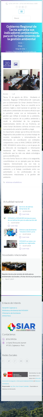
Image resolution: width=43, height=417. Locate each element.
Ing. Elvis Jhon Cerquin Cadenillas (20, 386)
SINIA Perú (6, 316)
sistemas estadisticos (14, 182)
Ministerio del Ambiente (11, 313)
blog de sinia (20, 49)
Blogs (20, 46)
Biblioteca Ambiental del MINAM (15, 310)
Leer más (25, 214)
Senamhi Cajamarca (9, 308)
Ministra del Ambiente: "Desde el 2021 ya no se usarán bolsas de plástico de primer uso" (28, 233)
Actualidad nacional (13, 201)
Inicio (20, 43)
